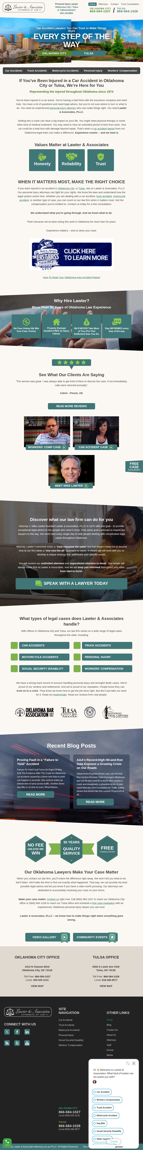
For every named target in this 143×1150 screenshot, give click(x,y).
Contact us (53, 899)
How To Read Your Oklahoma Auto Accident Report (71, 277)
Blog (109, 1025)
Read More (35, 794)
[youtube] (27, 1043)
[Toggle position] (128, 1063)
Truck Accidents (37, 70)
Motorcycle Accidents (65, 70)
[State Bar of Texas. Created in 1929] (90, 712)
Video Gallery (44, 937)
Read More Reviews (71, 406)
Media (110, 1055)
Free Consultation (130, 4)
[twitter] (7, 1032)
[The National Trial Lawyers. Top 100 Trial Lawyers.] (115, 712)
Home (93, 4)
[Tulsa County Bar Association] (69, 712)
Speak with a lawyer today (75, 583)
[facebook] (17, 1032)
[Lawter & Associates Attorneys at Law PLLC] (24, 7)
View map (37, 986)
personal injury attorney (63, 108)
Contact (114, 4)
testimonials (60, 694)
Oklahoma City (54, 53)
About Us (111, 1035)
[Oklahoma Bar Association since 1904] (34, 712)
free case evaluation (103, 903)
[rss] (7, 1043)
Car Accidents (13, 70)
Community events (92, 937)
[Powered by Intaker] (119, 1147)
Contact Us (112, 1030)
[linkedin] (27, 1032)
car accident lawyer (104, 128)
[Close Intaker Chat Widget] (134, 1063)
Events (110, 1050)
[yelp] (17, 1043)
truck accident (104, 196)
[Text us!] (10, 1133)
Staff (109, 1045)
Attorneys (103, 4)
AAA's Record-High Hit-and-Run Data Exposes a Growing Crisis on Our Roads (100, 764)
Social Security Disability (71, 1040)
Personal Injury (93, 70)
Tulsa (88, 53)
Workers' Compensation (122, 70)
